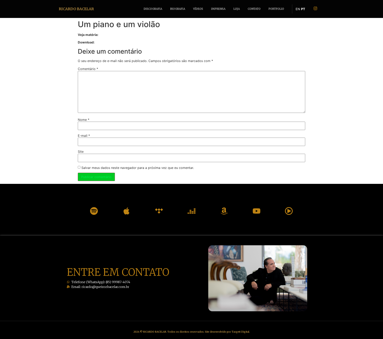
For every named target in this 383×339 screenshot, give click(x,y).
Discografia (153, 9)
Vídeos (198, 9)
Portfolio (276, 9)
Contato (254, 9)
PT (303, 9)
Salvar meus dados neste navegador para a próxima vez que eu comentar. (137, 167)
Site (81, 151)
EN (298, 9)
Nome (83, 119)
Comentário (88, 68)
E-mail (84, 135)
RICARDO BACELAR (76, 9)
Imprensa (218, 9)
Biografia (177, 9)
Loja (236, 9)
